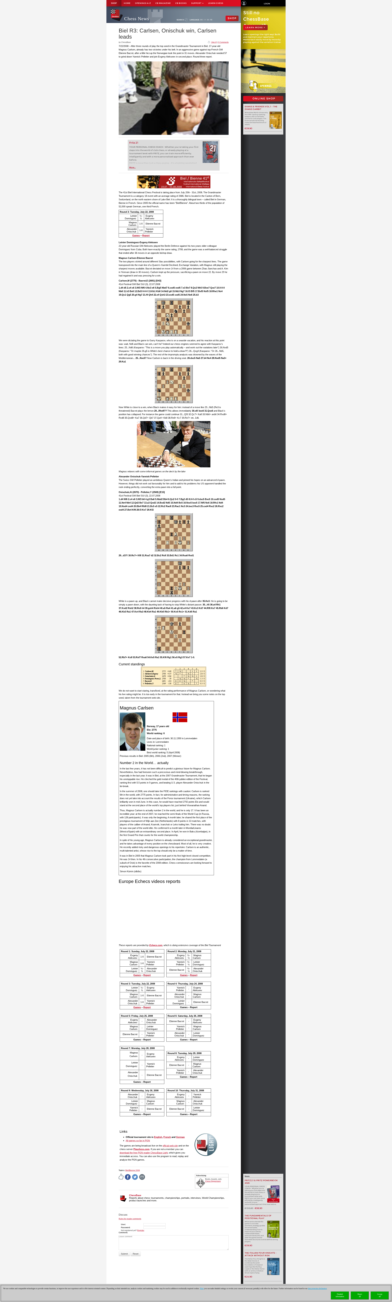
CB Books (181, 3)
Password (125, 1227)
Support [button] (196, 3)
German (180, 1137)
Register (140, 1230)
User (123, 1224)
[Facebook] (127, 1177)
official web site (170, 1145)
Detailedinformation (340, 1295)
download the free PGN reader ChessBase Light (144, 1152)
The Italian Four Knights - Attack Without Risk (261, 1254)
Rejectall (360, 1295)
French (167, 1137)
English (158, 1137)
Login (267, 3)
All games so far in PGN (138, 1140)
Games (136, 235)
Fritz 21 (133, 142)
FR (211, 20)
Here (202, 1288)
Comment (123, 1233)
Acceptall (379, 1295)
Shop (114, 3)
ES (208, 20)
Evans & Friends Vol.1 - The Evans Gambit (261, 107)
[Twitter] (135, 1177)
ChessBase (135, 1195)
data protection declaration (317, 1288)
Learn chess (215, 3)
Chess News (136, 18)
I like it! (214, 42)
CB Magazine (163, 3)
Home (127, 3)
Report (146, 235)
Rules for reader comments (130, 1219)
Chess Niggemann (213, 1181)
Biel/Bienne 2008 (132, 1170)
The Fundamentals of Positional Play (258, 1217)
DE (201, 20)
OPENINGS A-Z (143, 3)
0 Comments (223, 42)
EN (205, 20)
